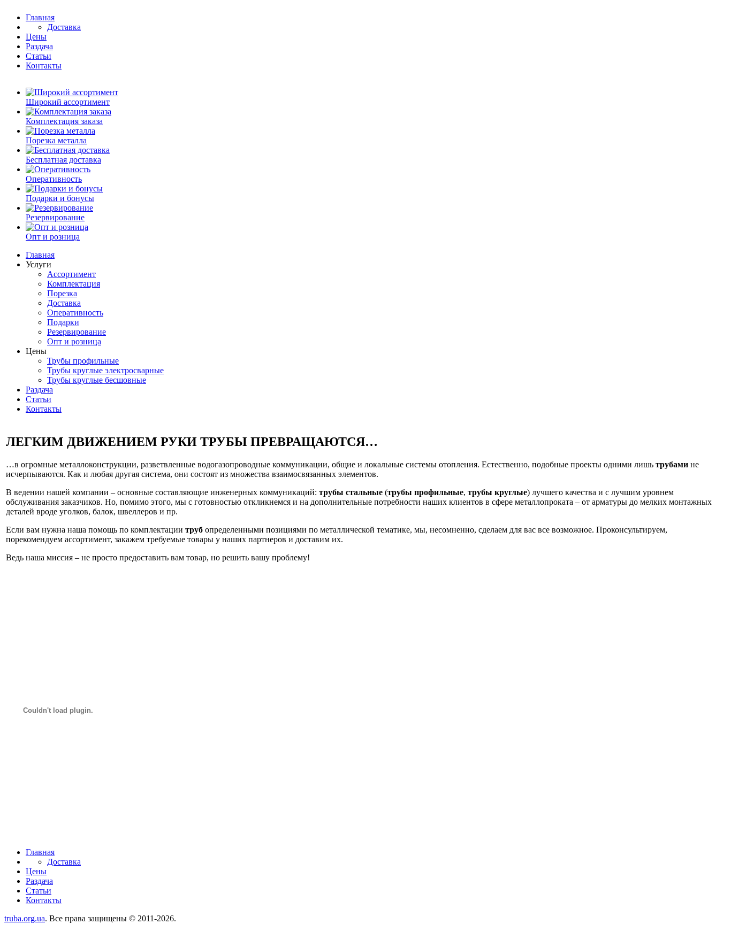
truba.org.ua (24, 918)
